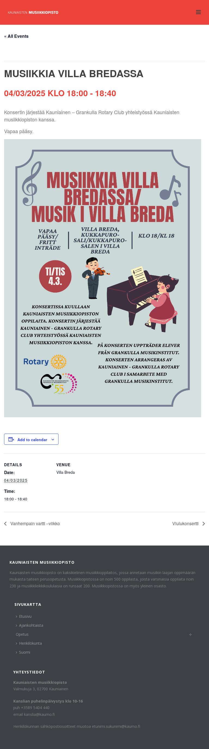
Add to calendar (32, 439)
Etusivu (25, 616)
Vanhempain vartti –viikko (34, 523)
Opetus (22, 634)
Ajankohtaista (31, 625)
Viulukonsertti (186, 523)
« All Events (16, 36)
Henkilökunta (30, 643)
